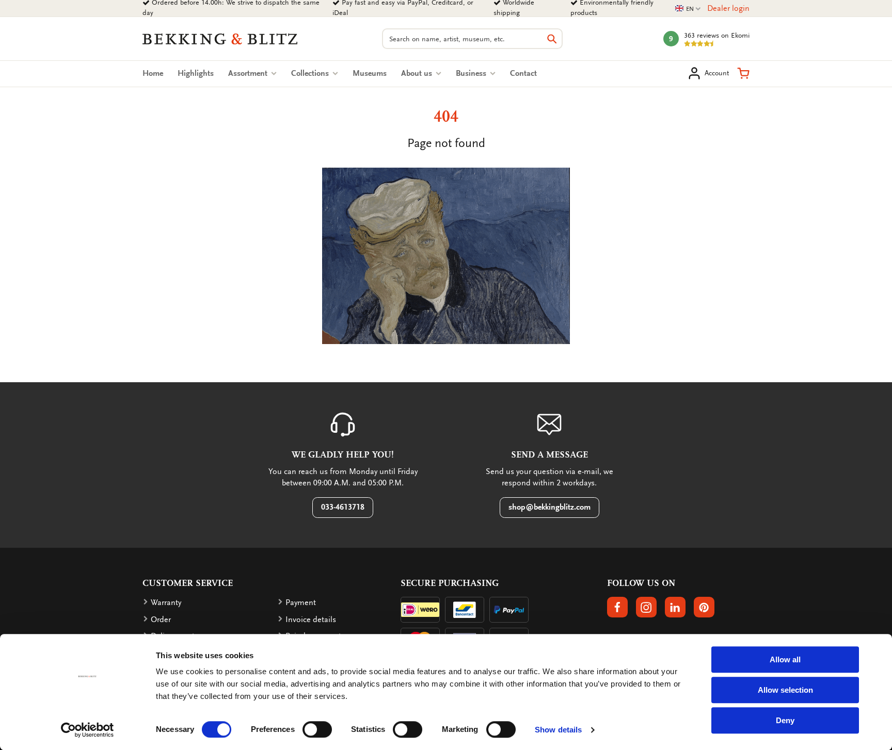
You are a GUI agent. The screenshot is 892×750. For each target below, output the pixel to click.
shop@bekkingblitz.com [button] (549, 507)
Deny (785, 720)
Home (152, 73)
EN (688, 9)
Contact (523, 73)
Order (161, 619)
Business (472, 73)
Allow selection (785, 690)
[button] (743, 73)
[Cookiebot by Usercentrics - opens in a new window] (87, 730)
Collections (311, 73)
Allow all (785, 659)
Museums (370, 73)
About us (417, 73)
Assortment (248, 73)
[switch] (317, 729)
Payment (300, 602)
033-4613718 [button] (342, 507)
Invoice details (310, 619)
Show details (558, 729)
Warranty (166, 602)
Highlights (196, 73)
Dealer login (728, 8)
